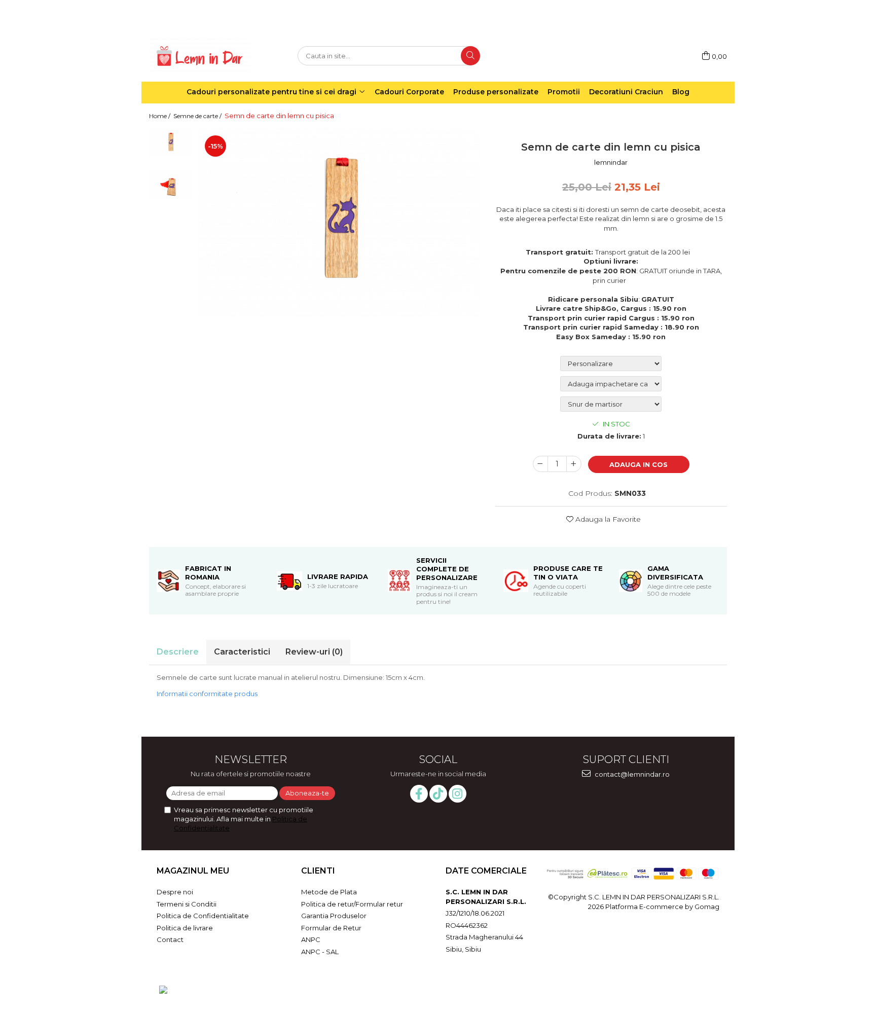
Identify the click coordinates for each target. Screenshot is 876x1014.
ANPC (310, 939)
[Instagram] (457, 794)
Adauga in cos (638, 464)
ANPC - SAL (320, 952)
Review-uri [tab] (314, 652)
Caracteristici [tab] (242, 652)
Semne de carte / (198, 116)
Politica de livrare (185, 928)
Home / (160, 116)
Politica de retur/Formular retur (352, 904)
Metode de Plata (329, 892)
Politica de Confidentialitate (203, 916)
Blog (680, 91)
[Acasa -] (199, 56)
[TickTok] (438, 794)
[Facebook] (419, 794)
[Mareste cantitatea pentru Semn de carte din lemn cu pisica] (573, 464)
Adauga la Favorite (607, 519)
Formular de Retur (331, 928)
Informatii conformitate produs (207, 694)
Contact (170, 939)
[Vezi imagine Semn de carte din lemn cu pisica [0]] (171, 142)
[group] (338, 222)
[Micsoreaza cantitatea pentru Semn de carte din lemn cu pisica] (540, 464)
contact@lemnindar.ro (631, 774)
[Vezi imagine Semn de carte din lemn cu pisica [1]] (171, 185)
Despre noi (175, 892)
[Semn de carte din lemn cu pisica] (338, 222)
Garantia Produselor (334, 916)
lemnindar (611, 162)
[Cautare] (470, 55)
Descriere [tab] (178, 652)
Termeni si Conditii (186, 904)
